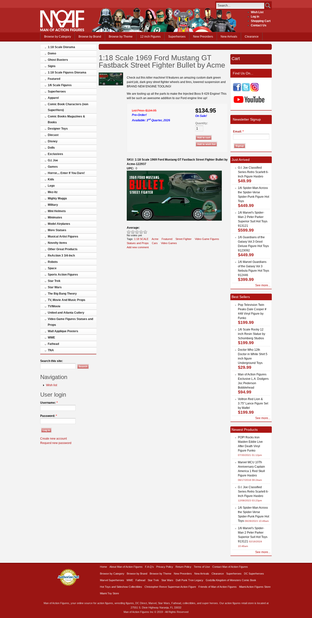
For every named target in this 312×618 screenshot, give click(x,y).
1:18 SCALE (141, 238)
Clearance (252, 36)
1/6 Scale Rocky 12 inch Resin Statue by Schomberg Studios (251, 334)
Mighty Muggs (57, 198)
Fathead (53, 344)
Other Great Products (63, 249)
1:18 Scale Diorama (61, 47)
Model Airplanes (59, 224)
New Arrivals (229, 36)
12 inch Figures (150, 36)
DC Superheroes (254, 573)
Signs (52, 66)
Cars (155, 243)
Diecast (53, 135)
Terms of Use (202, 566)
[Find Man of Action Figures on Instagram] (255, 90)
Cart (236, 58)
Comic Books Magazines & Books (66, 119)
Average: (133, 227)
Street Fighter (184, 238)
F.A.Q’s (149, 566)
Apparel (53, 98)
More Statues (57, 230)
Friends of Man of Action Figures (217, 586)
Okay (133, 232)
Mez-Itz (53, 192)
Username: (49, 402)
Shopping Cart (261, 21)
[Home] (62, 30)
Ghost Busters (58, 60)
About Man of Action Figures (126, 566)
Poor (129, 232)
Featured (54, 79)
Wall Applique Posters (63, 331)
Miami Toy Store (109, 593)
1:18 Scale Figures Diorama (67, 72)
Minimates (55, 217)
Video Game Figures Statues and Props (70, 322)
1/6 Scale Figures (60, 85)
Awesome (145, 232)
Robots (53, 262)
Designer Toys (58, 128)
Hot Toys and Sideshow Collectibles (121, 586)
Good (137, 232)
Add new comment (138, 247)
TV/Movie (54, 306)
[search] (240, 5)
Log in (255, 16)
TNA (51, 350)
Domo (52, 53)
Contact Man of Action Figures (230, 566)
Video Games (169, 243)
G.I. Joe (53, 160)
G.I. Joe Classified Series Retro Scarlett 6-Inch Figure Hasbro (253, 172)
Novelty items (57, 243)
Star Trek (54, 281)
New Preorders (203, 36)
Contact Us (258, 25)
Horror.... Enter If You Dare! (66, 173)
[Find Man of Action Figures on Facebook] (237, 90)
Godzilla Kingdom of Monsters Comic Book (231, 580)
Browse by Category (57, 36)
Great (141, 232)
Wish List (257, 12)
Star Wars (55, 287)
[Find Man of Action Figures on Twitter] (246, 90)
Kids (51, 179)
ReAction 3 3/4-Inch (61, 255)
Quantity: (201, 123)
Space (52, 268)
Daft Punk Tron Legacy (189, 580)
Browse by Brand (89, 36)
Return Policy (183, 566)
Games (53, 166)
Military (53, 204)
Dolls (51, 147)
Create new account (53, 438)
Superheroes (176, 36)
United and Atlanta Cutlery (66, 312)
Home (103, 566)
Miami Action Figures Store (255, 586)
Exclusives (55, 154)
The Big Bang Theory (62, 293)
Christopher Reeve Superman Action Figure (170, 586)
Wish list (51, 385)
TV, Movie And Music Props (66, 300)
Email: (238, 131)
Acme (155, 238)
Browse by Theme (121, 36)
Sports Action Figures (63, 274)
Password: (48, 416)
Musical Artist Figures (63, 236)
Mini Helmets (57, 211)
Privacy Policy (164, 566)
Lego (51, 185)
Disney (53, 141)
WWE (51, 337)
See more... (262, 285)
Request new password (55, 443)
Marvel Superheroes (112, 580)
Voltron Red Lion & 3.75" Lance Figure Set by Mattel (253, 403)
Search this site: (51, 361)
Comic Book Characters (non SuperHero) (68, 107)
